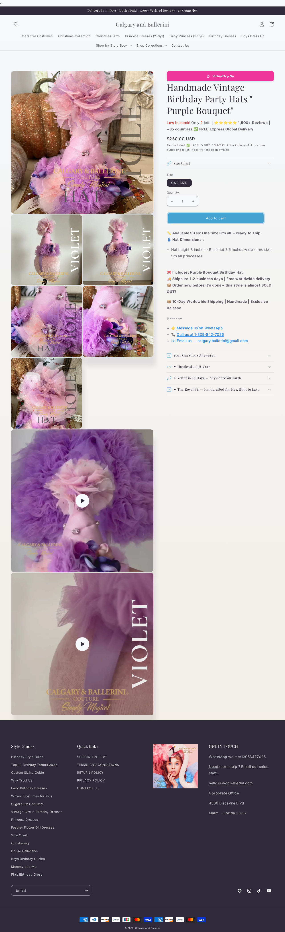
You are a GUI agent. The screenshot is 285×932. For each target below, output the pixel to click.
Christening (20, 843)
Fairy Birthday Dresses (29, 788)
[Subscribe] (86, 890)
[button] (16, 24)
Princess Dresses (24, 819)
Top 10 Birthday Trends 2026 (34, 765)
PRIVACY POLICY (91, 780)
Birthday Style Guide (27, 757)
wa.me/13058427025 (247, 757)
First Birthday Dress (26, 874)
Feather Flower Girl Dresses (32, 827)
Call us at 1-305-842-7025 (200, 334)
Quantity (173, 192)
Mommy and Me (24, 866)
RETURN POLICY (90, 772)
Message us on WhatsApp (200, 328)
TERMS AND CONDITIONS (98, 765)
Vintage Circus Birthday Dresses (36, 812)
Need (213, 766)
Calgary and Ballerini (147, 928)
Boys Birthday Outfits (28, 859)
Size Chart (19, 835)
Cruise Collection (24, 851)
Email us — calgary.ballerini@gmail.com (212, 340)
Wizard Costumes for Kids (31, 796)
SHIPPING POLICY (91, 757)
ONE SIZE (179, 183)
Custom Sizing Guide (27, 772)
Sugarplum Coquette (27, 804)
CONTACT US (88, 788)
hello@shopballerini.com (231, 783)
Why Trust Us (21, 780)
